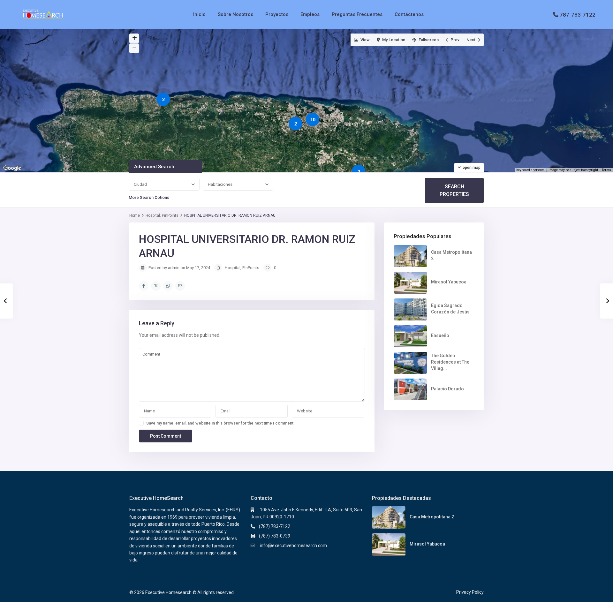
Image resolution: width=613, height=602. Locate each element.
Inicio (199, 14)
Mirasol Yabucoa (448, 281)
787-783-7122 (577, 14)
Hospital (153, 215)
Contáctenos (409, 14)
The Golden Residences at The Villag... (450, 362)
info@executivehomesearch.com (293, 545)
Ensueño (440, 335)
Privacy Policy (470, 592)
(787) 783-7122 (274, 526)
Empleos (310, 14)
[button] (278, 114)
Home (134, 215)
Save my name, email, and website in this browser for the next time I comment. (220, 423)
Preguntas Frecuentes (357, 14)
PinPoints (170, 215)
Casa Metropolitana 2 (432, 516)
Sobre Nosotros (235, 14)
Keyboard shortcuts (530, 170)
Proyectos (276, 14)
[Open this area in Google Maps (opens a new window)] (12, 168)
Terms (606, 170)
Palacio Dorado (447, 388)
